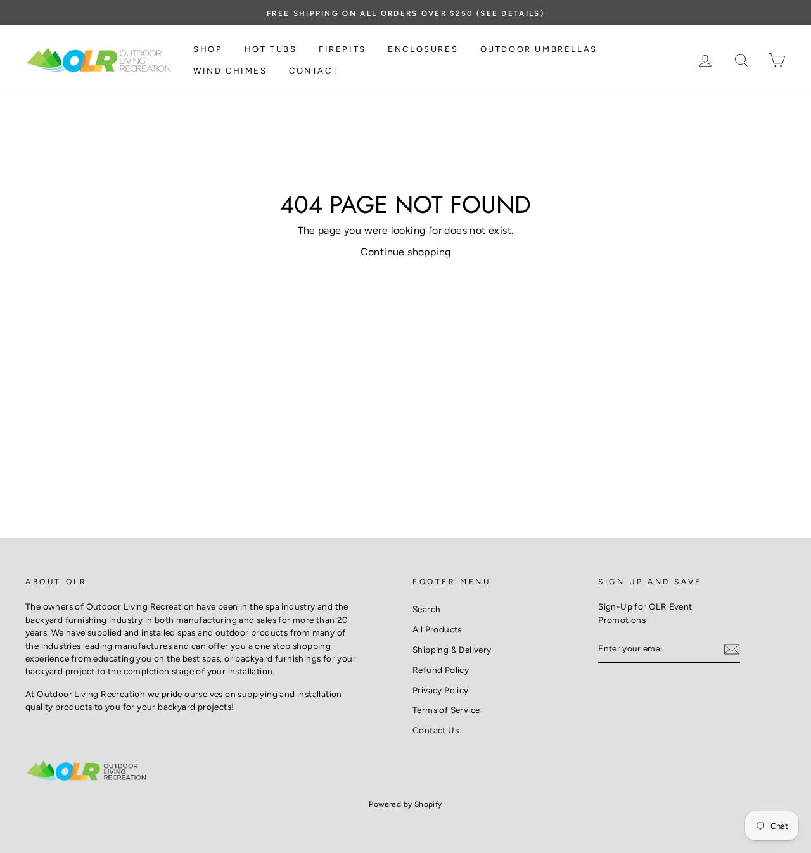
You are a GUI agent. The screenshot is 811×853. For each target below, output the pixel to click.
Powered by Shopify (405, 804)
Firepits (342, 49)
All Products (437, 629)
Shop (207, 49)
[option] (405, 12)
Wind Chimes (230, 70)
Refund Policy (440, 670)
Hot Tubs (271, 49)
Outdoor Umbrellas (538, 49)
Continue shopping (406, 252)
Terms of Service (446, 710)
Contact (313, 70)
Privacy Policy (440, 690)
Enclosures (423, 49)
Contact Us (435, 730)
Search (426, 609)
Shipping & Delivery (452, 650)
